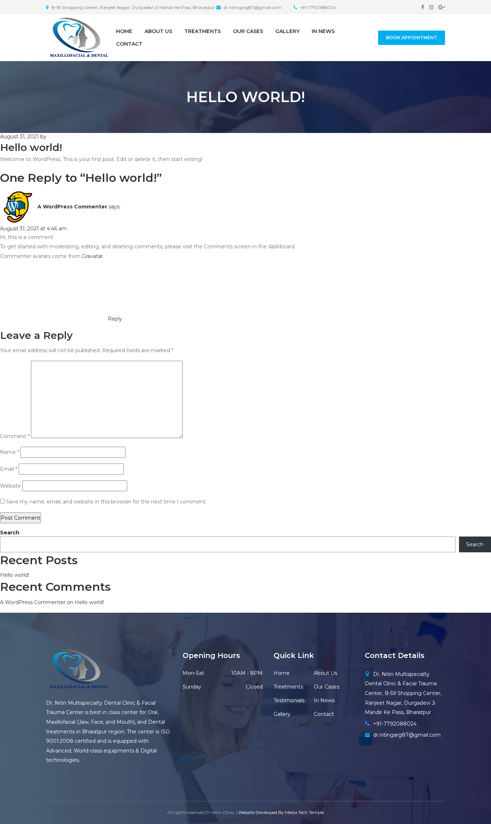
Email (8, 469)
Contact (129, 44)
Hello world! (14, 575)
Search (9, 532)
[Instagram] (431, 7)
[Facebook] (422, 7)
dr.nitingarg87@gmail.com (407, 735)
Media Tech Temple (304, 812)
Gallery (287, 31)
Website (10, 486)
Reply (115, 319)
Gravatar (92, 256)
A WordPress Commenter (72, 206)
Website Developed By (261, 812)
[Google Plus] (442, 7)
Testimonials (289, 700)
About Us (158, 31)
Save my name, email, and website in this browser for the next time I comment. (106, 501)
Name (9, 452)
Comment (14, 436)
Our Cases (248, 31)
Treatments (202, 31)
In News (323, 31)
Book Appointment (411, 37)
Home (124, 31)
